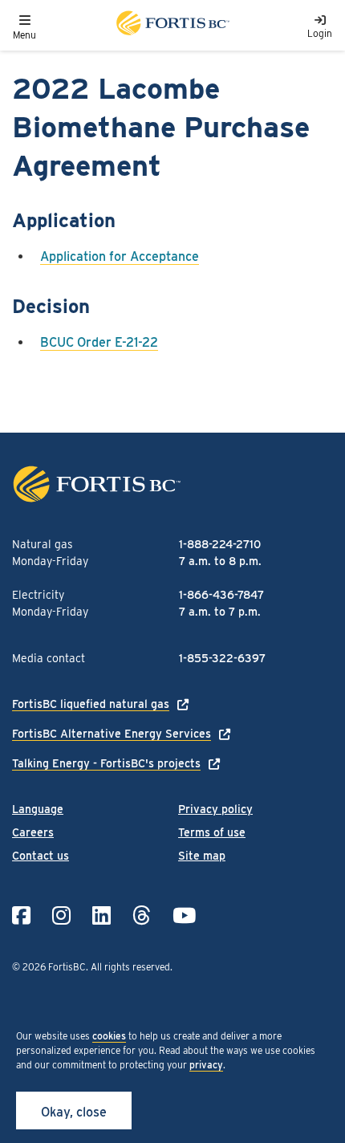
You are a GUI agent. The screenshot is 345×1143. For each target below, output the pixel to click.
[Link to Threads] (141, 915)
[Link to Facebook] (21, 915)
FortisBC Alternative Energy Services (111, 733)
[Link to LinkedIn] (101, 915)
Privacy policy (215, 809)
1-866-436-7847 (221, 594)
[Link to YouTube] (184, 915)
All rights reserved (130, 967)
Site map (201, 855)
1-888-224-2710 (220, 544)
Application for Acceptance (119, 256)
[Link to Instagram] (61, 915)
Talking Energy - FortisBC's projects (106, 763)
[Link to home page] (171, 25)
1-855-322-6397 (222, 658)
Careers (33, 832)
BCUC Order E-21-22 (99, 342)
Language (37, 809)
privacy (206, 1065)
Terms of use (212, 832)
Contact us (40, 855)
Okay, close (74, 1112)
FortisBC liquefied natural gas (90, 704)
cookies (109, 1036)
